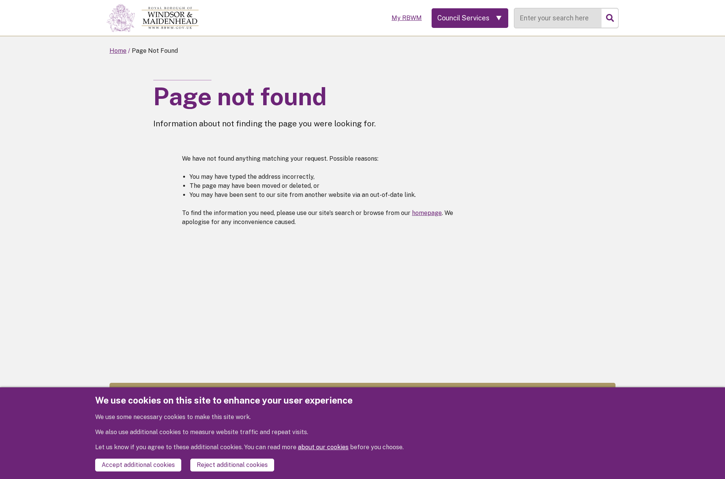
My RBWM (407, 17)
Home (118, 50)
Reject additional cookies (232, 464)
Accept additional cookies (138, 464)
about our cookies (323, 447)
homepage (427, 212)
